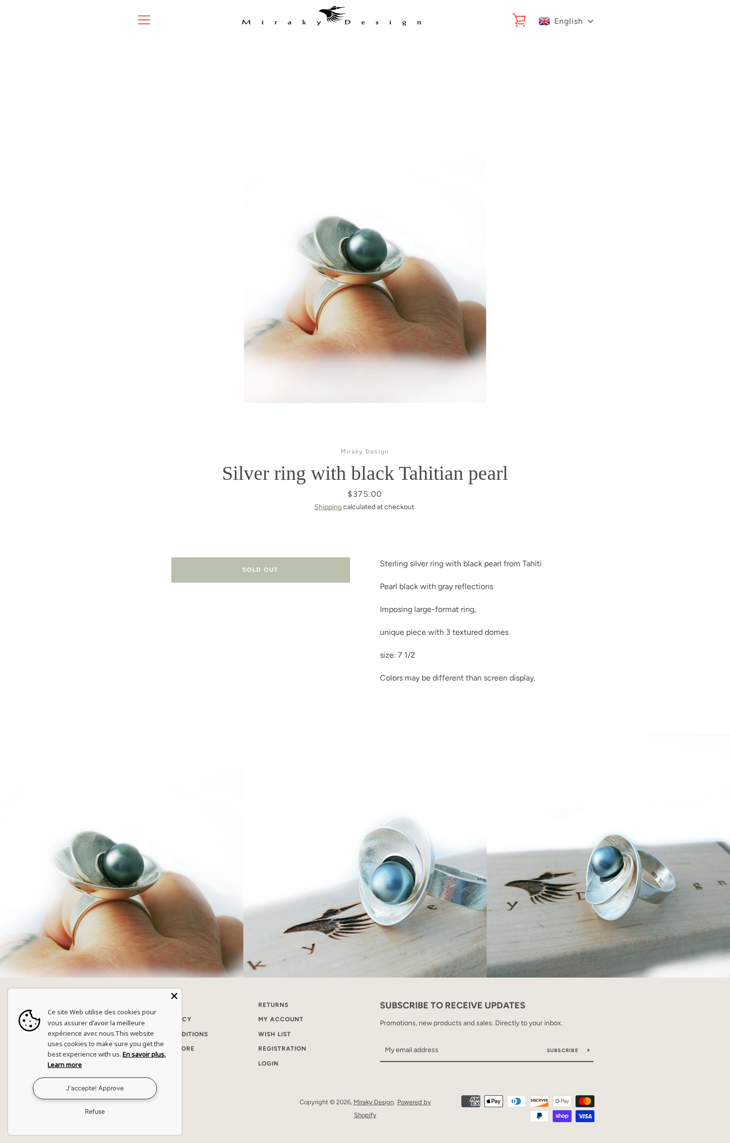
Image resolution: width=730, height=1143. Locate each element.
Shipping (328, 507)
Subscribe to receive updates (452, 1005)
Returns (273, 1004)
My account (280, 1019)
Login (268, 1063)
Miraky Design (374, 1102)
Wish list (274, 1034)
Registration (282, 1048)
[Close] (174, 996)
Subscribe (564, 1050)
